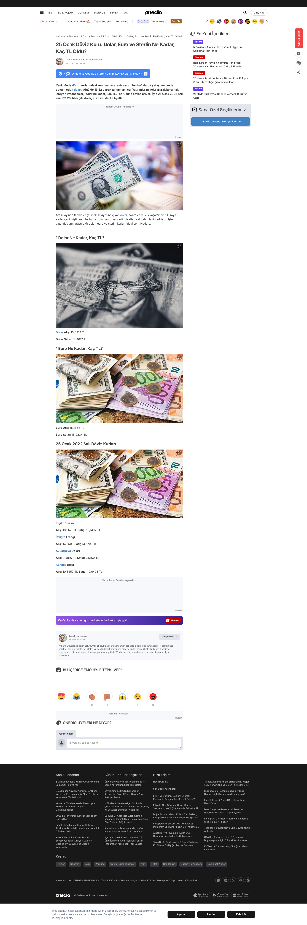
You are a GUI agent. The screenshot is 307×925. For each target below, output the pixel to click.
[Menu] (41, 12)
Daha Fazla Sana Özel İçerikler (219, 121)
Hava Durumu (160, 781)
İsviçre (60, 537)
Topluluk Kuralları (110, 880)
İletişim (134, 880)
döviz (76, 85)
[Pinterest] (248, 880)
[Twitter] (233, 880)
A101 (143, 863)
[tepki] (61, 696)
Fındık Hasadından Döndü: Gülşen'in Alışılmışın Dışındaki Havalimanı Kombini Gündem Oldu (77, 828)
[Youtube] (241, 880)
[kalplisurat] (261, 21)
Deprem (74, 863)
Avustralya (63, 551)
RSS (195, 880)
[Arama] (245, 12)
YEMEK (114, 12)
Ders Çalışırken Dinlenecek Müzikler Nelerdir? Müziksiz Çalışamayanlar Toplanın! (224, 812)
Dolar (59, 332)
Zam (87, 863)
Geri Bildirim (76, 880)
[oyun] (247, 21)
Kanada (61, 564)
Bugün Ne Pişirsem (191, 863)
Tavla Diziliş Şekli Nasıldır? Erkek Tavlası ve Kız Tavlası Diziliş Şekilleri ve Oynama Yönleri (176, 845)
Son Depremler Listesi (165, 788)
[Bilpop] (233, 21)
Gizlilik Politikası (92, 880)
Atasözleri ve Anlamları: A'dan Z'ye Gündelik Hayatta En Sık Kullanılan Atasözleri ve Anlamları (172, 836)
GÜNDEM (83, 12)
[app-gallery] (241, 895)
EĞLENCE (99, 12)
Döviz (84, 36)
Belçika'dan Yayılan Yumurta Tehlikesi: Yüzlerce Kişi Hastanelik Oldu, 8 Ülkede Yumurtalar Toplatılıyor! (217, 64)
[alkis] (254, 21)
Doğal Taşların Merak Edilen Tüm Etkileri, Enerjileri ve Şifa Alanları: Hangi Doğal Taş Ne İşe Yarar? (175, 817)
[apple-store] (201, 895)
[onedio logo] (153, 12)
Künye (188, 880)
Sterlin (94, 36)
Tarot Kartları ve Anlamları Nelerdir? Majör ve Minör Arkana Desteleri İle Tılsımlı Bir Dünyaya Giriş (226, 784)
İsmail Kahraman (85, 59)
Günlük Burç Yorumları (122, 863)
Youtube (100, 863)
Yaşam (198, 41)
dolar (77, 89)
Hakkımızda (62, 880)
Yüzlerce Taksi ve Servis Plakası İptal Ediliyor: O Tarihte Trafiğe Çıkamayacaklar (221, 80)
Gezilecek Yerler (217, 863)
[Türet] (219, 21)
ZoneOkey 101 (159, 21)
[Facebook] (226, 880)
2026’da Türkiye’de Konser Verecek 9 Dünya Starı (220, 95)
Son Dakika (169, 863)
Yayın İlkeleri (177, 880)
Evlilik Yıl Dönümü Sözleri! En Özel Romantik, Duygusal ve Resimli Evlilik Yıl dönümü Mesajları (174, 799)
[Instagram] (218, 880)
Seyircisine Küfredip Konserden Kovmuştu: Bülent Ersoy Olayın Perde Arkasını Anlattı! (124, 794)
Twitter (61, 863)
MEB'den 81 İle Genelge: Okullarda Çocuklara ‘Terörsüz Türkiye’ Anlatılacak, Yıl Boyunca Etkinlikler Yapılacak (126, 806)
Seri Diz (176, 21)
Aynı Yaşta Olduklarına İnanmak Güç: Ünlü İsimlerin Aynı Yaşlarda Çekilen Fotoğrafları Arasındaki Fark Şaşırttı (124, 840)
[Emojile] (240, 21)
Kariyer (142, 880)
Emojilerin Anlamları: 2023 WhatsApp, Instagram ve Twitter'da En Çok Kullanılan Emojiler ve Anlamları (175, 826)
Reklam (125, 880)
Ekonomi (73, 36)
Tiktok (154, 863)
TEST (50, 12)
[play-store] (221, 895)
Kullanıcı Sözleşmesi (158, 880)
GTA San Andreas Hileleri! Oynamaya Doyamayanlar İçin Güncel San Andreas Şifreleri (225, 840)
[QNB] (212, 21)
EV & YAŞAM (65, 12)
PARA (126, 12)
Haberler (61, 36)
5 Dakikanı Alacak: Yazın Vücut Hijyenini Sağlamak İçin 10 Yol (218, 48)
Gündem (199, 57)
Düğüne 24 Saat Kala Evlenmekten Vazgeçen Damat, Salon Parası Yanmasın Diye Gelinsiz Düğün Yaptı (126, 819)
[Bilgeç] (226, 21)
